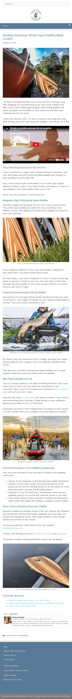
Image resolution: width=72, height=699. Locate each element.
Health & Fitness (10, 675)
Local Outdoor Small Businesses (16, 670)
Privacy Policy (9, 659)
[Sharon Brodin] (8, 623)
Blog (5, 647)
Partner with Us (10, 655)
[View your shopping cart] (69, 25)
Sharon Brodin (18, 617)
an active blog (28, 397)
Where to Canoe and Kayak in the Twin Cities (28, 600)
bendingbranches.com (13, 528)
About (6, 651)
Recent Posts (13, 614)
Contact (23, 651)
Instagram (61, 534)
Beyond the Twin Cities (12, 679)
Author (5, 614)
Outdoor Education (11, 666)
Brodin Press (65, 696)
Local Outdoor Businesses (16, 635)
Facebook (39, 534)
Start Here (14, 651)
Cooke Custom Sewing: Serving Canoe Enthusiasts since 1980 (36, 603)
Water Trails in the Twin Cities (22, 606)
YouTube (49, 534)
